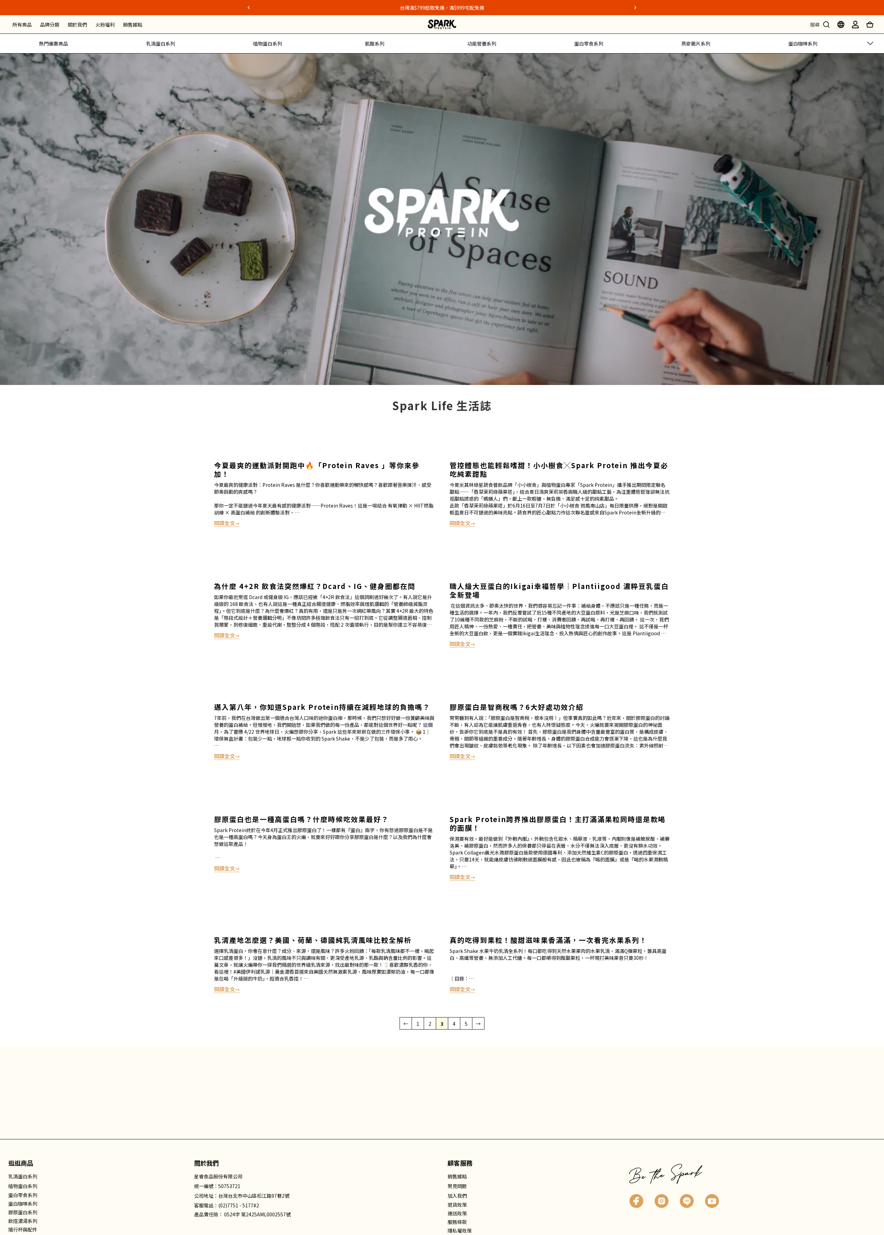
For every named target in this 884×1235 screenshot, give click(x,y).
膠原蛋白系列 (22, 1212)
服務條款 (457, 1221)
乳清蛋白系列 (160, 43)
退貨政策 (457, 1204)
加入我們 (457, 1195)
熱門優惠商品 (53, 43)
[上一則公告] (249, 7)
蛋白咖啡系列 (802, 43)
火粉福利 (105, 24)
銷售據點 (132, 24)
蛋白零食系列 (588, 43)
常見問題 (457, 1186)
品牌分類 (49, 24)
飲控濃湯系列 (22, 1220)
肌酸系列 (374, 43)
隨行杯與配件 (22, 1229)
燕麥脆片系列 (695, 43)
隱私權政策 (460, 1230)
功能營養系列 (481, 43)
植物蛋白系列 (267, 43)
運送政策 (457, 1213)
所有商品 (22, 24)
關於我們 (77, 24)
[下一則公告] (635, 7)
